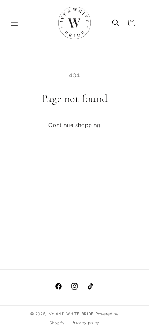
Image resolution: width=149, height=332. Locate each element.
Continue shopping (74, 125)
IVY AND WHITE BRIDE (71, 314)
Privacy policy (85, 322)
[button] (14, 23)
